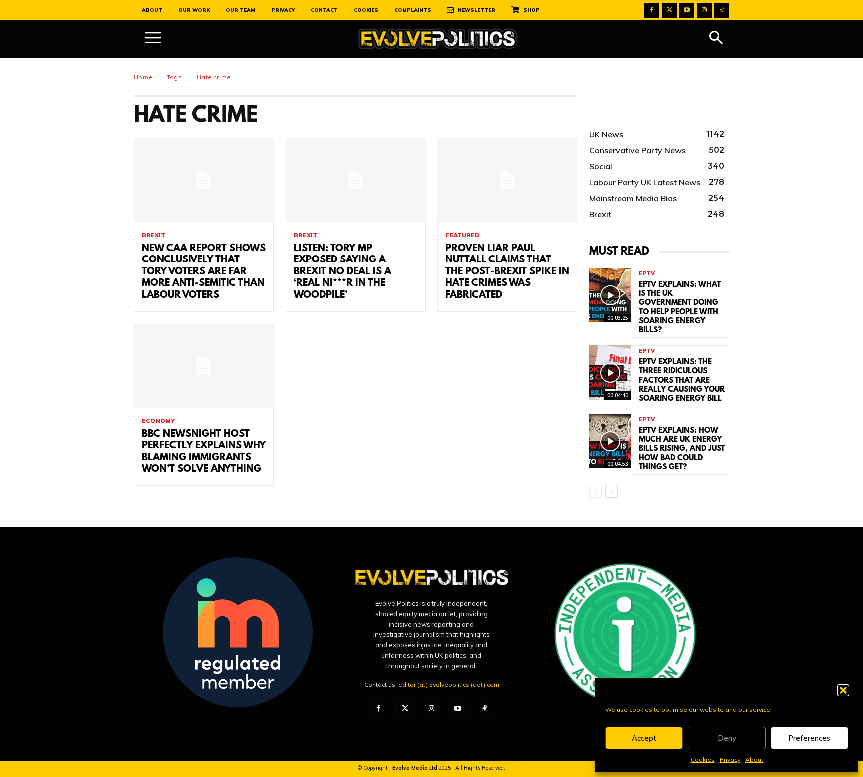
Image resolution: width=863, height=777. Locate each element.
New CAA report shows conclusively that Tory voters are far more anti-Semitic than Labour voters (204, 272)
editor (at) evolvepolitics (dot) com (448, 684)
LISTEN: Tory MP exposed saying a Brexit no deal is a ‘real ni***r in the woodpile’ (342, 272)
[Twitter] (669, 10)
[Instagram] (704, 10)
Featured (462, 235)
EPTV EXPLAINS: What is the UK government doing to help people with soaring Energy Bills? (680, 307)
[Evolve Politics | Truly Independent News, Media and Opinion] (438, 39)
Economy (158, 421)
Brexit (153, 235)
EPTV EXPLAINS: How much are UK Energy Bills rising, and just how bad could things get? (682, 449)
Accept (644, 738)
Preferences (809, 738)
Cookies (703, 759)
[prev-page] (595, 491)
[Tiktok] (721, 10)
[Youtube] (686, 10)
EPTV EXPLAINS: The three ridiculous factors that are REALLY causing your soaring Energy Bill (682, 380)
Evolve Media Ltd (415, 767)
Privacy (730, 759)
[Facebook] (651, 10)
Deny (727, 738)
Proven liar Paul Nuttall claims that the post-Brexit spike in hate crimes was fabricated (507, 272)
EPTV (647, 273)
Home (143, 77)
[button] (843, 690)
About (754, 759)
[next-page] (611, 491)
